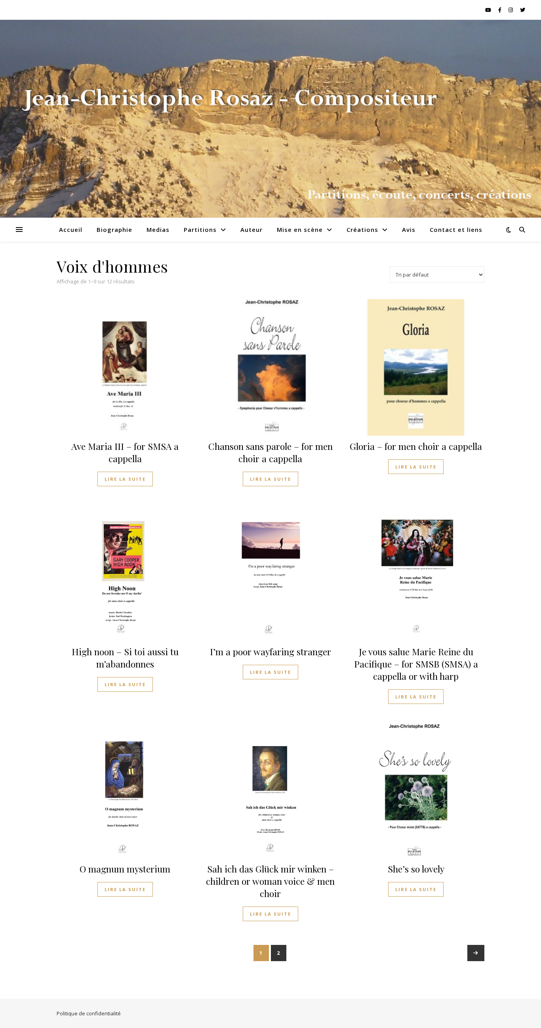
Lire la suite (125, 479)
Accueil (70, 229)
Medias (158, 229)
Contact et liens (456, 229)
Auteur (251, 229)
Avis (408, 229)
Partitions (200, 229)
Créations (362, 229)
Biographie (114, 229)
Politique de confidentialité (89, 1013)
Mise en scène (300, 229)
